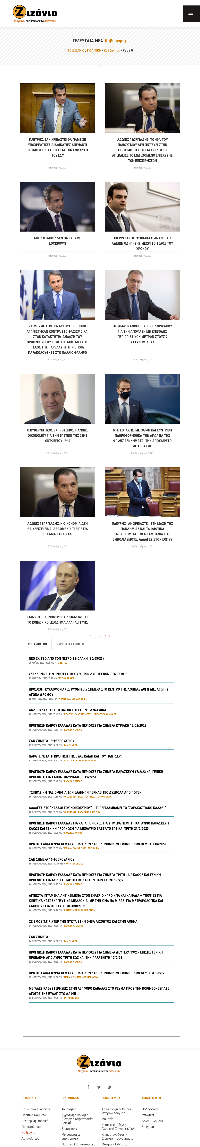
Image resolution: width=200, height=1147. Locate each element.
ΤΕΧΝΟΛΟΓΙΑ (81, 910)
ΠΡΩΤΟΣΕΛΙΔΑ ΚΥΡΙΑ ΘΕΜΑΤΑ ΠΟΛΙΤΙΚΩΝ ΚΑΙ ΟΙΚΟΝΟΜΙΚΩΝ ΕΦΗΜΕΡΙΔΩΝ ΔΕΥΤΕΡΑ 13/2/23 (97, 973)
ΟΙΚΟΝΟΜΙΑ (70, 796)
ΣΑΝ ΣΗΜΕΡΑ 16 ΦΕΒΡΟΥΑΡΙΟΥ (51, 859)
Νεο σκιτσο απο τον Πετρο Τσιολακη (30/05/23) (66, 658)
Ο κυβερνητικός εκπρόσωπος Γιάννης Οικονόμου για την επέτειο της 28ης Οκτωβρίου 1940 (57, 435)
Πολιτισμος (111, 1098)
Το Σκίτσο (61, 662)
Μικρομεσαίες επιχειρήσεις (71, 1136)
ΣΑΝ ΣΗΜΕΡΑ (38, 937)
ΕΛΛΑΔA (68, 729)
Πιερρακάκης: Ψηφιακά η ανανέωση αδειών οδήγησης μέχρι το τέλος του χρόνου (142, 243)
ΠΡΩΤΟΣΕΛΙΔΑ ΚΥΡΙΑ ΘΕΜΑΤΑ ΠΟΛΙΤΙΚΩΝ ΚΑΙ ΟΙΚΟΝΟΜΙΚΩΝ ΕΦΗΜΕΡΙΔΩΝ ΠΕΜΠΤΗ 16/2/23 (97, 844)
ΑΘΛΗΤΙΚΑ (64, 699)
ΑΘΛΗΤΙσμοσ (152, 1098)
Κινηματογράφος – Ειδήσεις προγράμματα (117, 1136)
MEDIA (67, 848)
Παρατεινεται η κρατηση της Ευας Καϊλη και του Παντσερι (75, 756)
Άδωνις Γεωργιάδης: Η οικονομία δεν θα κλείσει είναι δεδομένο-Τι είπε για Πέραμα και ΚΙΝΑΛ (57, 528)
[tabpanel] (101, 843)
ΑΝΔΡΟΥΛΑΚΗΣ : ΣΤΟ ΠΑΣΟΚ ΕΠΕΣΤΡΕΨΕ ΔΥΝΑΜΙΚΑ (67, 710)
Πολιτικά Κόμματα (105, 714)
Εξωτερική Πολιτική (34, 1121)
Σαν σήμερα (70, 745)
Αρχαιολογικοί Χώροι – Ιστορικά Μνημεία (117, 1111)
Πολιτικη (28, 1098)
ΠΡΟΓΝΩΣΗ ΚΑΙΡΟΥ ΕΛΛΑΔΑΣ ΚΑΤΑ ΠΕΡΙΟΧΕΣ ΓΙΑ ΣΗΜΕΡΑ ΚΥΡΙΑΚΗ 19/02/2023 (87, 725)
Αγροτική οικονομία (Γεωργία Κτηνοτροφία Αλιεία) (77, 1119)
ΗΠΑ (92, 910)
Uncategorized (74, 863)
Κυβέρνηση (112, 50)
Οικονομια (70, 1098)
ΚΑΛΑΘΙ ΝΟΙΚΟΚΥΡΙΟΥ (89, 812)
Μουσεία (107, 1119)
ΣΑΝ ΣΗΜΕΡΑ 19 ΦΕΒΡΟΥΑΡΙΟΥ (51, 741)
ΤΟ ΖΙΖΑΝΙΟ (75, 50)
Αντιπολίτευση (84, 714)
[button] (191, 13)
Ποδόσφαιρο (150, 1109)
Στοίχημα (148, 1127)
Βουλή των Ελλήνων (35, 1109)
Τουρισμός (69, 1109)
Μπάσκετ (148, 1115)
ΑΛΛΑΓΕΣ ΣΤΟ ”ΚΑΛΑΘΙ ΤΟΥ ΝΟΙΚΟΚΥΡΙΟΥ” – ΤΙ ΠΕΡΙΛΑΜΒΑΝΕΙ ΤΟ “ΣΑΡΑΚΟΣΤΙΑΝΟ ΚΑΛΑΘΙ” (97, 808)
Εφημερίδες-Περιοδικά (86, 848)
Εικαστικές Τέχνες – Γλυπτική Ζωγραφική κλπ (119, 1127)
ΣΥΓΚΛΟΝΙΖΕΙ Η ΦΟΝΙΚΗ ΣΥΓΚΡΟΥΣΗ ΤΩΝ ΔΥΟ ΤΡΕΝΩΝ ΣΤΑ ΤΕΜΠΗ (78, 674)
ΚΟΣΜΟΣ (68, 910)
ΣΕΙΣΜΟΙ (78, 925)
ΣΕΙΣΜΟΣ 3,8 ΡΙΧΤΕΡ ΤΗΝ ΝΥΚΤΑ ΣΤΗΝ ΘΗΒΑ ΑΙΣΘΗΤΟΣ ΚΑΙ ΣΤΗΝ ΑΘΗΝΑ (83, 921)
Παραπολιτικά (31, 1127)
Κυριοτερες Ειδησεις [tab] (70, 644)
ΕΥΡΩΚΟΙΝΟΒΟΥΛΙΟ (86, 760)
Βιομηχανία (69, 1129)
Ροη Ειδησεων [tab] (37, 644)
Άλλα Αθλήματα (152, 1121)
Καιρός (78, 729)
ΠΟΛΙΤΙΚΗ (94, 50)
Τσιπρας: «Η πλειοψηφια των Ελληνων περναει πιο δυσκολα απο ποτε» (85, 792)
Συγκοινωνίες (66, 678)
